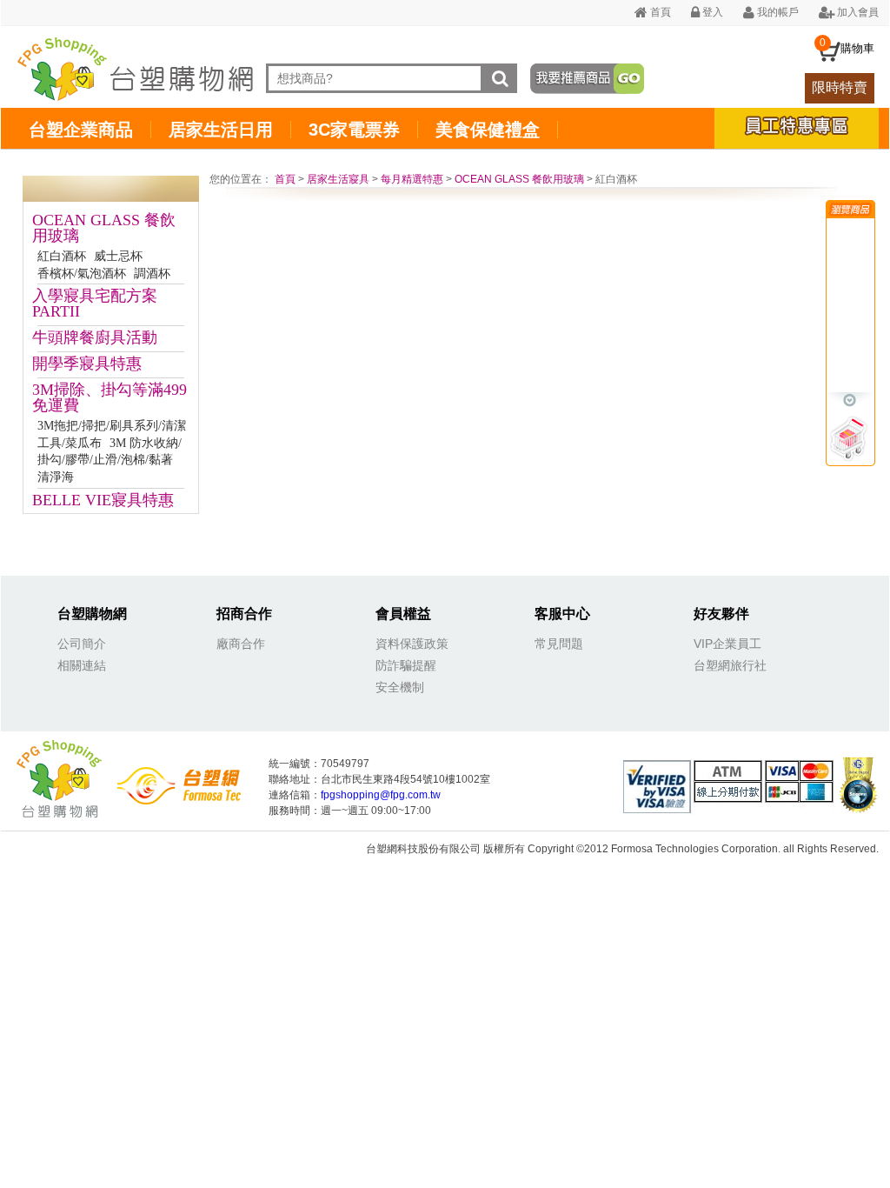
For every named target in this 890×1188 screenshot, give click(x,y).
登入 (711, 12)
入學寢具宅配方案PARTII (94, 303)
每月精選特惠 (412, 179)
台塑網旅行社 (730, 665)
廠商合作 (240, 644)
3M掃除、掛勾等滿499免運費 (109, 397)
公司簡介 (81, 644)
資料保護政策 (411, 644)
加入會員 (856, 12)
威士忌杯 (118, 256)
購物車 (857, 48)
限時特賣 (839, 87)
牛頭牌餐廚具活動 (94, 337)
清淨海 (55, 477)
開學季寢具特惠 (87, 363)
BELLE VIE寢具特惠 (103, 500)
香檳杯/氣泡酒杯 (81, 273)
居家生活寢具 (338, 179)
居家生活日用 (221, 129)
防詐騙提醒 (405, 665)
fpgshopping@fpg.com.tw (381, 795)
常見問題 (559, 644)
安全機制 (399, 687)
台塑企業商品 (81, 129)
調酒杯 (152, 273)
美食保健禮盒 (487, 129)
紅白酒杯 (61, 256)
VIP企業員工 (727, 644)
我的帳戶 (776, 12)
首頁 (659, 12)
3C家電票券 (354, 129)
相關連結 (81, 665)
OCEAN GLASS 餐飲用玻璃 (104, 227)
